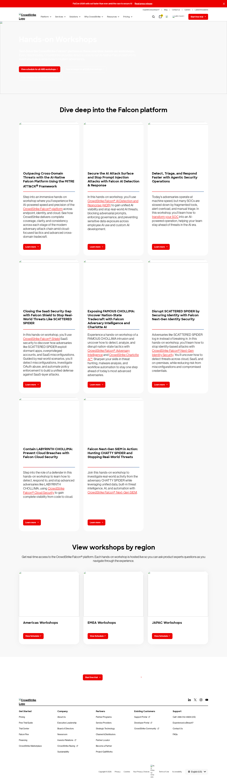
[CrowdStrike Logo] (28, 16)
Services (59, 17)
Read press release (143, 3)
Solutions (73, 17)
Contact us (113, 677)
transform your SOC (165, 216)
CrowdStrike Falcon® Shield (41, 338)
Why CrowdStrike (92, 17)
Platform (45, 17)
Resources (112, 17)
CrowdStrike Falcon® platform (43, 209)
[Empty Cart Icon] (178, 17)
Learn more (30, 247)
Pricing (126, 17)
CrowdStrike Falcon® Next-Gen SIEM (112, 492)
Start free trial (91, 677)
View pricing (133, 677)
